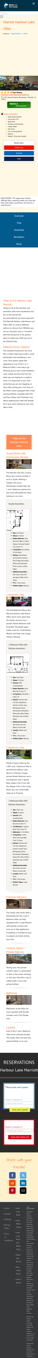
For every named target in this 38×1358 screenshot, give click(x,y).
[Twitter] (24, 1176)
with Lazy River (18, 1211)
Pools (19, 243)
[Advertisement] (19, 56)
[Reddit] (14, 1183)
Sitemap (7, 1219)
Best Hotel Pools (18, 1270)
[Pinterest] (14, 1191)
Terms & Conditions (7, 1237)
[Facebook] (14, 1176)
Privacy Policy (7, 1227)
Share (26, 33)
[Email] (24, 1191)
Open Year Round (18, 1258)
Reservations (16, 33)
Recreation (19, 236)
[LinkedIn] (24, 1183)
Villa (19, 222)
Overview (19, 215)
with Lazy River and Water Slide (18, 1241)
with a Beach (18, 1281)
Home (6, 1208)
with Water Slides (18, 1223)
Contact (7, 1214)
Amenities (19, 229)
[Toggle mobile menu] (34, 3)
